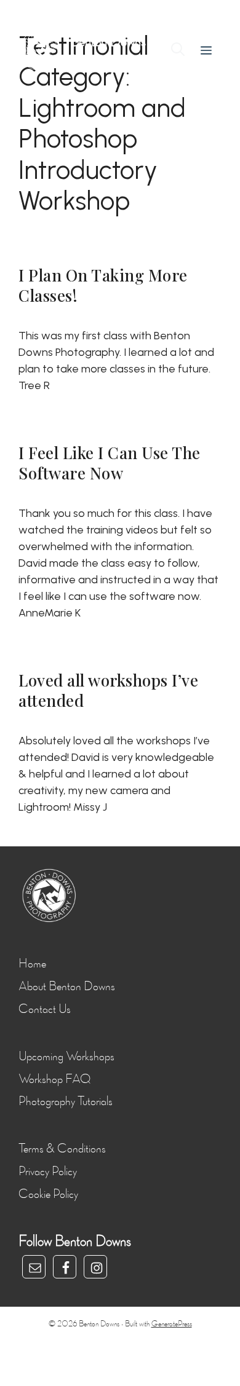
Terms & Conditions (62, 1149)
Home (32, 964)
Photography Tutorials (65, 1101)
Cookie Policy (48, 1194)
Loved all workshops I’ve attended (108, 690)
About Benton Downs (66, 986)
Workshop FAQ (54, 1079)
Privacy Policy (47, 1171)
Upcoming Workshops (66, 1056)
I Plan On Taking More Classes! (103, 285)
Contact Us (44, 1009)
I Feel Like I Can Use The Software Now (109, 463)
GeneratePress (171, 1324)
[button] (178, 51)
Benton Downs (108, 42)
